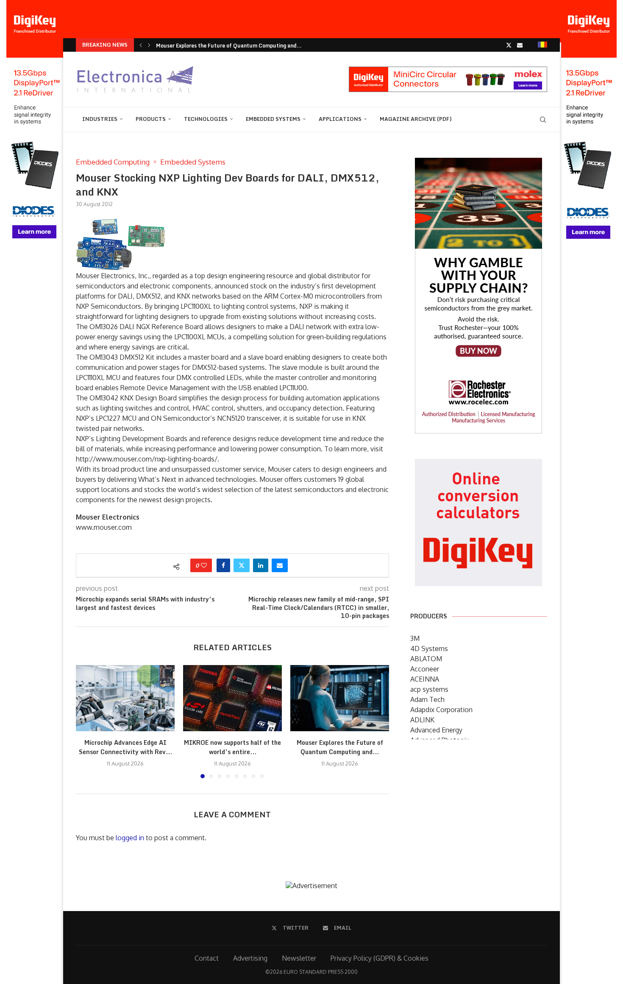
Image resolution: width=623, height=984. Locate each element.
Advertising (250, 958)
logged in (130, 837)
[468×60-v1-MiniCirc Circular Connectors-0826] (448, 71)
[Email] (520, 45)
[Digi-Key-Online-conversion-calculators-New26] (478, 465)
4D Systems (429, 648)
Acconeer (424, 669)
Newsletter (299, 958)
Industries (99, 119)
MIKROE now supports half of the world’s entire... (232, 747)
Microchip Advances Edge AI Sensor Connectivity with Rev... (125, 747)
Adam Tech (427, 699)
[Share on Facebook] (223, 565)
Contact (207, 958)
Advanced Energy (436, 730)
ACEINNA (424, 679)
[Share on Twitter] (242, 565)
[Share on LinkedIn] (260, 565)
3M (415, 638)
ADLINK (422, 720)
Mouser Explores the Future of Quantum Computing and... (229, 46)
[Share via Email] (280, 565)
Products (151, 119)
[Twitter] (509, 45)
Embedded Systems (273, 119)
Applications (340, 119)
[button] (140, 45)
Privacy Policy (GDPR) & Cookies (379, 958)
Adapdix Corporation (441, 709)
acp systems (429, 689)
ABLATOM (426, 658)
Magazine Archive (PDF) (416, 119)
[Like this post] (204, 565)
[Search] (543, 119)
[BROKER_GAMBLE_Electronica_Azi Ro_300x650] (478, 163)
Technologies (206, 119)
